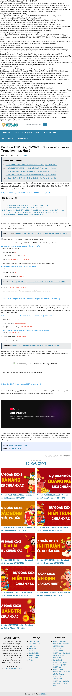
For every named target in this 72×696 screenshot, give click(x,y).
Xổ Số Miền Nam (23, 139)
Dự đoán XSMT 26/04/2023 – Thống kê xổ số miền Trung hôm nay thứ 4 (31, 178)
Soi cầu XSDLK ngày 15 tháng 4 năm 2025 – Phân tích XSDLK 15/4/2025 (39, 282)
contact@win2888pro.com (13, 668)
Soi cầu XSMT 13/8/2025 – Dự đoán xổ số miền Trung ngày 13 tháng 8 (31, 168)
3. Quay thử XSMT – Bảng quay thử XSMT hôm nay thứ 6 (23, 215)
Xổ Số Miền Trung (49, 133)
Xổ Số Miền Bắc (7, 139)
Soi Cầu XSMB (34, 653)
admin (24, 155)
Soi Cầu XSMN (34, 655)
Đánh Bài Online (34, 641)
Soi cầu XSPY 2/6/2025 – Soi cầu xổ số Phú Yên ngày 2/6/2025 (35, 345)
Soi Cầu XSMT (17, 448)
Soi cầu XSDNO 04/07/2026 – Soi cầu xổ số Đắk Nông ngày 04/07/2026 (31, 165)
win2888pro (43, 694)
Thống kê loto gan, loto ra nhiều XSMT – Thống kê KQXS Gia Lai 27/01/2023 (32, 212)
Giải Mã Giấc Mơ (34, 644)
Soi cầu (17, 133)
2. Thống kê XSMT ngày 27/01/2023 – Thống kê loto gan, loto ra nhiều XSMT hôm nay (34, 210)
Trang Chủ (6, 133)
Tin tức (31, 660)
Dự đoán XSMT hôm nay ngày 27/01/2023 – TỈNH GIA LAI (26, 208)
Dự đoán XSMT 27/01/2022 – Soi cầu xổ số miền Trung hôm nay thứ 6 (41, 234)
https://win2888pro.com (18, 445)
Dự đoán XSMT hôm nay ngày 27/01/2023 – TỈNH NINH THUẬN (27, 205)
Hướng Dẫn (32, 646)
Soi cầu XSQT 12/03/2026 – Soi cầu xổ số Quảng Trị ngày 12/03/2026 (31, 175)
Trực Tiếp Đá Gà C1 (32, 133)
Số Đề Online (33, 648)
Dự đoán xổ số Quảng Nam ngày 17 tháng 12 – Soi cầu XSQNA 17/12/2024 (32, 171)
